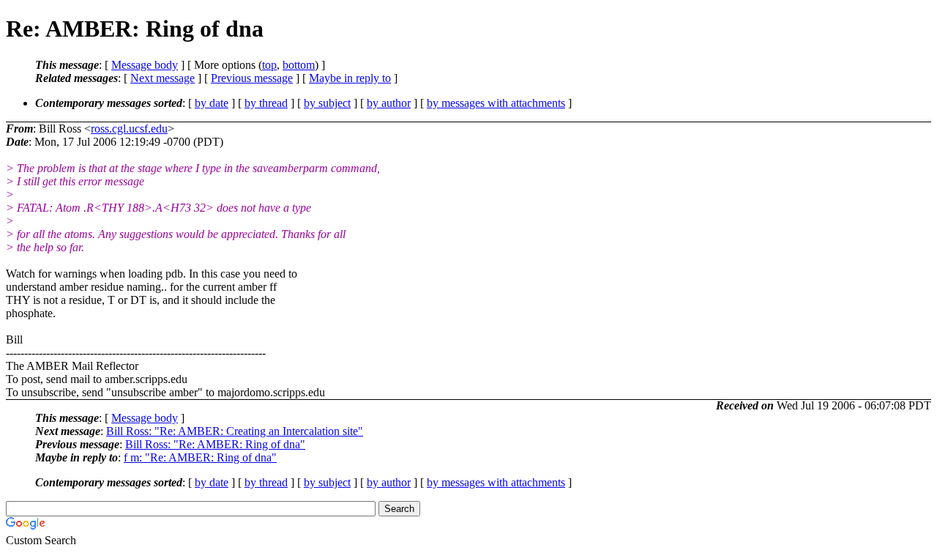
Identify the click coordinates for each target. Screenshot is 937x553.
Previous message (252, 78)
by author (389, 103)
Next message (162, 78)
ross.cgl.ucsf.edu (129, 128)
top (269, 65)
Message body (144, 65)
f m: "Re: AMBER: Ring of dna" (200, 457)
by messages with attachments (496, 103)
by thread (266, 103)
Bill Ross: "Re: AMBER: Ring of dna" (215, 444)
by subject (327, 103)
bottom (299, 65)
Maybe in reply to (350, 78)
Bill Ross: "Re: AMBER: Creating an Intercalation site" (234, 431)
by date (211, 103)
